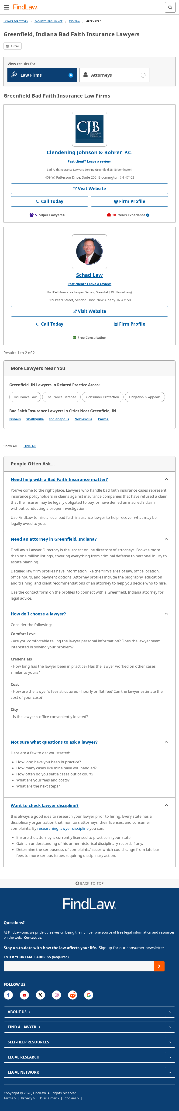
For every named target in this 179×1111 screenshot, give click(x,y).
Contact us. (33, 937)
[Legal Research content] (170, 1057)
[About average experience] (147, 215)
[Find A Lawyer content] (170, 1027)
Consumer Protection (102, 397)
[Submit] (159, 966)
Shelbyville (35, 419)
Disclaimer (49, 1098)
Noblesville (83, 419)
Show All (10, 446)
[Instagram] (56, 995)
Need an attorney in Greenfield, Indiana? (54, 539)
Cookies (71, 1098)
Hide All (30, 446)
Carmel (103, 419)
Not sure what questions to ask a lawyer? (54, 742)
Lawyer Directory (15, 21)
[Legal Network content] (170, 1072)
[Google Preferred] (88, 995)
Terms (9, 1098)
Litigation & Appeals (145, 397)
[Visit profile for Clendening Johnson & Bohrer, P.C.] (89, 129)
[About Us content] (170, 1012)
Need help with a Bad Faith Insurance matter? (59, 479)
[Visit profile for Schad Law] (89, 252)
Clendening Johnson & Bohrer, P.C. (90, 152)
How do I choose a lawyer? (38, 614)
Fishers (15, 419)
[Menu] (6, 7)
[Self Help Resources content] (170, 1042)
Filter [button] (14, 46)
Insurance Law (25, 397)
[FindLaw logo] (27, 7)
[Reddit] (72, 995)
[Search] (170, 7)
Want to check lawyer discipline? (45, 805)
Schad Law (89, 274)
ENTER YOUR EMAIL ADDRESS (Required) (36, 957)
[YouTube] (24, 995)
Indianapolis (59, 419)
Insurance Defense (61, 397)
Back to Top (92, 883)
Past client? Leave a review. (89, 161)
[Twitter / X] (40, 995)
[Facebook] (8, 995)
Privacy (27, 1098)
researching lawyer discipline (63, 828)
